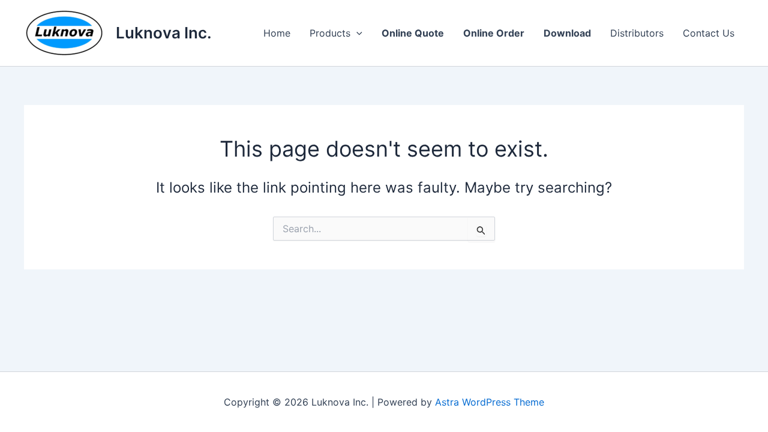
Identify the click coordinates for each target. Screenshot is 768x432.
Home (276, 33)
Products (330, 33)
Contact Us (708, 33)
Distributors (637, 33)
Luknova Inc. (164, 32)
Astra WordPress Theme (489, 402)
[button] (356, 33)
